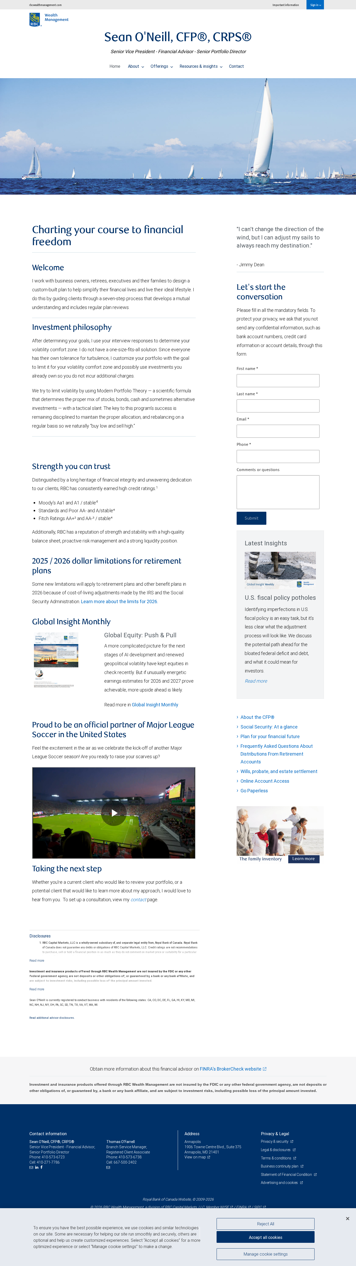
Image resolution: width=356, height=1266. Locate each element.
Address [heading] (192, 1133)
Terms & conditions (276, 1158)
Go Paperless (254, 791)
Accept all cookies (265, 1237)
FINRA (241, 1207)
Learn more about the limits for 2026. (119, 601)
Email (243, 419)
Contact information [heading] (48, 1133)
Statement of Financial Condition (287, 1174)
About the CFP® (257, 717)
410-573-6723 (53, 1157)
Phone (244, 445)
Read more (256, 681)
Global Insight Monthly (155, 705)
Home (114, 66)
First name (247, 369)
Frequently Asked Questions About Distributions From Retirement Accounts (277, 754)
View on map (195, 1157)
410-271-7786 (48, 1162)
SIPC (258, 1207)
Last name (247, 394)
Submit (251, 518)
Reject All (265, 1223)
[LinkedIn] (37, 1167)
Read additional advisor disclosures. (52, 1018)
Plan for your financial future (270, 736)
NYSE (224, 1207)
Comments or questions (258, 470)
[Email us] (31, 1167)
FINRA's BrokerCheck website (230, 1069)
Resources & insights (199, 66)
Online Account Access (265, 781)
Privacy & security (275, 1141)
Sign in (314, 5)
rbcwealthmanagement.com (45, 5)
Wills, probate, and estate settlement (279, 771)
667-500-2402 (125, 1162)
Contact (236, 66)
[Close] (347, 1218)
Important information (286, 5)
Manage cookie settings (266, 1253)
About (134, 66)
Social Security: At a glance (269, 727)
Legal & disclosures (276, 1149)
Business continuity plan (280, 1166)
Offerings (160, 66)
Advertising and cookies (280, 1182)
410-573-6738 (130, 1157)
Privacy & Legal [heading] (275, 1133)
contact (138, 900)
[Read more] (36, 960)
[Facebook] (42, 1167)
